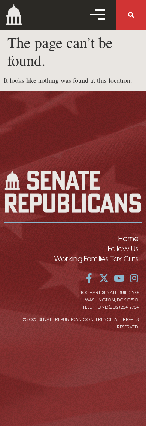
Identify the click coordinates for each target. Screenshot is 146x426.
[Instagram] (134, 278)
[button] (131, 15)
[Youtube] (119, 278)
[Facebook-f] (89, 278)
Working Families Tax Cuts (96, 258)
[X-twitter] (104, 278)
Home (128, 238)
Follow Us (123, 248)
